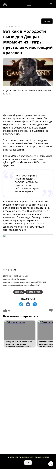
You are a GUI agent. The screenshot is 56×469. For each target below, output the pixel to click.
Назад (46, 21)
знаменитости (34, 291)
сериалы (19, 291)
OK (28, 462)
